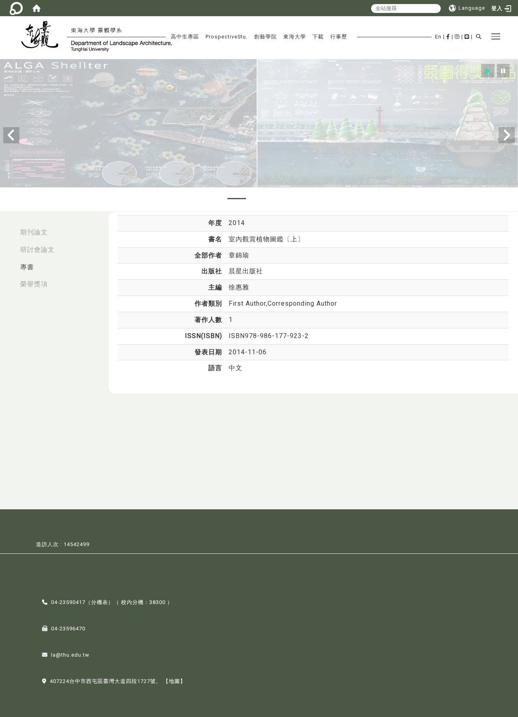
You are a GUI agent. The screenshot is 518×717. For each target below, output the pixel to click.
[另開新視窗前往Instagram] (457, 37)
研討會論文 (37, 249)
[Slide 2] (236, 198)
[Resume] (488, 71)
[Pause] (503, 71)
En (438, 37)
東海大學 (294, 37)
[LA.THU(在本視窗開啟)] (43, 35)
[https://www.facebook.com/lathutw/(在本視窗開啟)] (448, 37)
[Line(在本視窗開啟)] (467, 37)
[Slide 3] (259, 198)
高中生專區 (185, 37)
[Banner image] (259, 124)
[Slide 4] (281, 198)
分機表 (99, 602)
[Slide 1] (214, 198)
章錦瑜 (239, 255)
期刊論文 (34, 232)
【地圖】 (174, 681)
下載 (318, 37)
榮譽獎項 (34, 284)
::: (8, 228)
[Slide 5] (303, 198)
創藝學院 (265, 37)
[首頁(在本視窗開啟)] (36, 8)
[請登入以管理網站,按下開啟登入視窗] (16, 8)
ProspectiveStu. (227, 37)
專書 (27, 267)
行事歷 (338, 37)
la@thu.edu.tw (70, 655)
